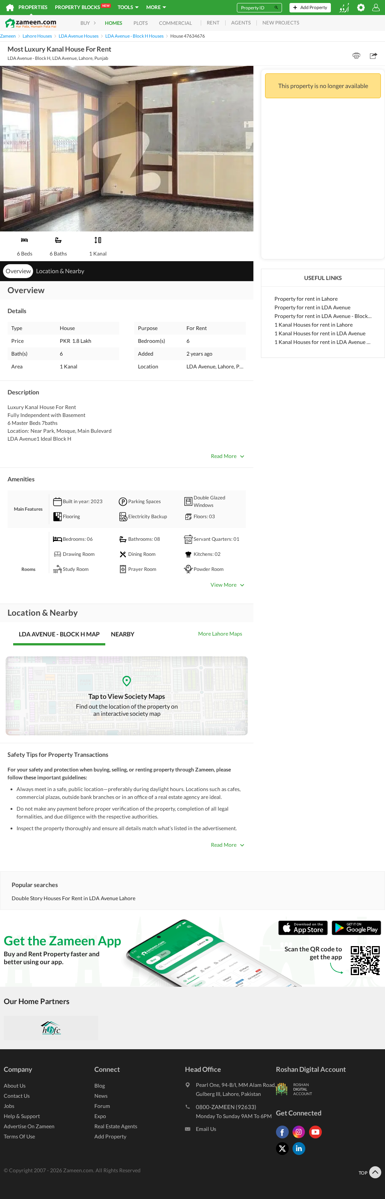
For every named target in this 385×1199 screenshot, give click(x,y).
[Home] (10, 7)
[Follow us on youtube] (317, 1138)
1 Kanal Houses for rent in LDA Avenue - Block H (322, 342)
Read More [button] (223, 456)
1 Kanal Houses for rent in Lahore (313, 324)
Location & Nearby (60, 270)
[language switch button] (344, 7)
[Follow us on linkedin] (301, 1155)
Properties (32, 7)
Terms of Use (19, 1136)
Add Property (110, 1136)
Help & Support (22, 1116)
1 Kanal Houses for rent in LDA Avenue (319, 333)
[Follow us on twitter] (284, 1155)
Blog (99, 1085)
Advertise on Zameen (29, 1126)
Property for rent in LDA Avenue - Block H (322, 316)
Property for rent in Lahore (306, 298)
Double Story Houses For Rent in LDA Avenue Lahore (73, 898)
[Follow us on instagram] (301, 1138)
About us (15, 1085)
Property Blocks (82, 7)
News (101, 1095)
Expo (100, 1116)
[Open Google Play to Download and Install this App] (356, 933)
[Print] (356, 55)
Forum (102, 1106)
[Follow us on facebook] (284, 1138)
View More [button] (223, 584)
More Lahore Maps (220, 633)
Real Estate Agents (115, 1126)
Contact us (17, 1095)
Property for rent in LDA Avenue (312, 307)
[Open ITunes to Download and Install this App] (305, 933)
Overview (18, 270)
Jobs (9, 1106)
